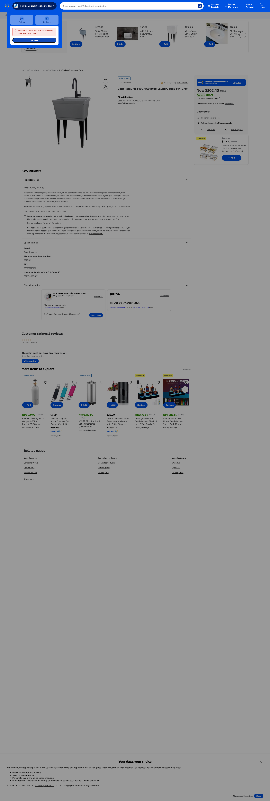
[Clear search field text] (193, 6)
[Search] (200, 6)
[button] (231, 6)
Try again (34, 40)
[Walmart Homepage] (7, 6)
